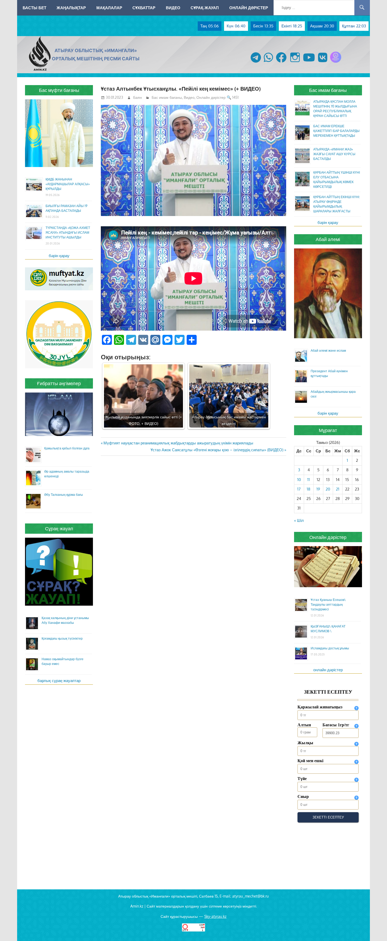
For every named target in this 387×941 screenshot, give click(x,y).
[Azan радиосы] (335, 62)
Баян (137, 97)
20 (328, 489)
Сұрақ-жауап (205, 7)
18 (308, 489)
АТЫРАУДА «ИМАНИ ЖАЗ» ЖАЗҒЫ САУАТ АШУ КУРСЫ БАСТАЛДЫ (334, 154)
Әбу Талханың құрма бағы (63, 495)
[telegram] (256, 62)
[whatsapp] (268, 62)
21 (337, 489)
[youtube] (309, 62)
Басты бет (34, 7)
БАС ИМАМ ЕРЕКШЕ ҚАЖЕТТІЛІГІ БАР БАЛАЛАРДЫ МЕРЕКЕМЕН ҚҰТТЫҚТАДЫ (336, 131)
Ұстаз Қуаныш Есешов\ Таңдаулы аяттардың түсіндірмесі (328, 604)
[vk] (322, 62)
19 (318, 489)
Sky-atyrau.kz (215, 916)
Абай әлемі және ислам (328, 350)
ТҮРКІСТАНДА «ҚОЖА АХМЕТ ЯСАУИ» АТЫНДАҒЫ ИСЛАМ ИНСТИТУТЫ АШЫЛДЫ (68, 232)
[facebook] (281, 62)
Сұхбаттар (143, 7)
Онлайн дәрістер (248, 7)
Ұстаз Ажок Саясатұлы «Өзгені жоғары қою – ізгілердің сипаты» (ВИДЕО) (217, 449)
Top (374, 928)
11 (308, 479)
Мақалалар (109, 7)
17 (299, 489)
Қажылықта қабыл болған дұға (67, 448)
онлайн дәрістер (328, 669)
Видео (173, 7)
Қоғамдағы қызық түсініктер (62, 638)
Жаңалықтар (71, 7)
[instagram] (295, 62)
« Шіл (299, 520)
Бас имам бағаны (167, 97)
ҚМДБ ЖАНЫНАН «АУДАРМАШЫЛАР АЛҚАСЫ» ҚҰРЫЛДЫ (68, 184)
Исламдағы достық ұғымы (330, 648)
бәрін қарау (59, 255)
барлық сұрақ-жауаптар (59, 680)
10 (299, 479)
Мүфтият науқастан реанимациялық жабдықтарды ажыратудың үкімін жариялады (178, 442)
